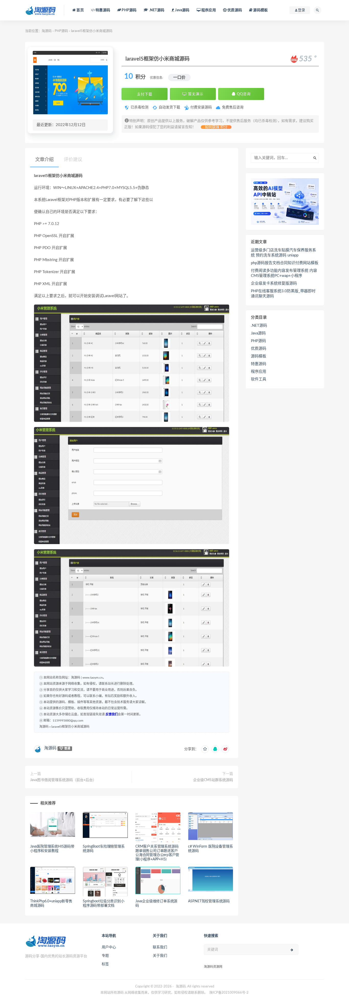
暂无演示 (195, 94)
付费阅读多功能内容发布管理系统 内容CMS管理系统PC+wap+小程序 (284, 273)
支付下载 (144, 94)
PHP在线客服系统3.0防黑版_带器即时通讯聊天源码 (283, 293)
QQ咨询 (243, 94)
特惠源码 (102, 10)
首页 (80, 10)
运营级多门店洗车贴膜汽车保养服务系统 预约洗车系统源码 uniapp (283, 252)
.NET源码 (259, 326)
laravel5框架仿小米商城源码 (70, 726)
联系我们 (160, 947)
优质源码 (234, 10)
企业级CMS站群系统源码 (213, 780)
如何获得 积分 (216, 127)
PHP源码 (61, 31)
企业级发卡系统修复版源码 (274, 283)
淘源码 (47, 31)
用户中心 (109, 947)
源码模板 (260, 10)
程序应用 (208, 10)
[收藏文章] (205, 749)
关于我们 (160, 956)
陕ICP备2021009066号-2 (229, 992)
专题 (105, 956)
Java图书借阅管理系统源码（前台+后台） (63, 780)
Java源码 (258, 333)
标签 (105, 964)
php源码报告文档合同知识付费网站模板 (284, 263)
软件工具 (258, 379)
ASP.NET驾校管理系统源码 (209, 901)
